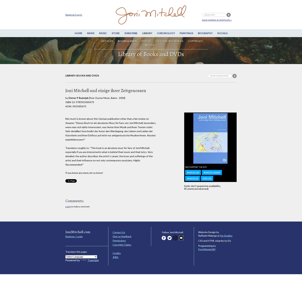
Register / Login (74, 236)
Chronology (166, 33)
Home (78, 33)
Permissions (119, 240)
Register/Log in (73, 14)
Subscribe (131, 33)
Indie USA (207, 178)
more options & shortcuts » (217, 19)
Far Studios (226, 235)
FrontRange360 (206, 249)
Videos (146, 41)
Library (147, 33)
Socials (222, 33)
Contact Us (119, 232)
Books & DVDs (127, 41)
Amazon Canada (212, 172)
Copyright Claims (122, 244)
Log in (68, 206)
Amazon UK (192, 178)
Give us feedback (122, 236)
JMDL (116, 257)
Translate (93, 260)
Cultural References (169, 41)
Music (103, 33)
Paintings (186, 33)
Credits (117, 253)
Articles (107, 41)
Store (116, 33)
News (90, 33)
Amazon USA (193, 172)
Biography (205, 33)
